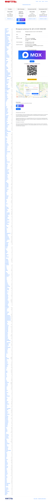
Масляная (6, 215)
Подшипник (6, 300)
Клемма (6, 149)
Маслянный (6, 216)
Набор (6, 232)
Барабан (6, 50)
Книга (6, 158)
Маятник (6, 218)
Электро (6, 490)
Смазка (6, 399)
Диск (5, 114)
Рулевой (6, 372)
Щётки (6, 482)
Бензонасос (6, 54)
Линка (6, 200)
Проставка (6, 330)
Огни (5, 253)
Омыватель (6, 254)
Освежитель (7, 256)
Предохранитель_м (8, 317)
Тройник (6, 426)
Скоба (6, 397)
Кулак (6, 193)
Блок (5, 58)
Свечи (6, 389)
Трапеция (6, 424)
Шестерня (6, 466)
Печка (6, 279)
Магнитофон (7, 208)
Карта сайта (36, 498)
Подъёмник (6, 303)
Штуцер (6, 477)
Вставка (6, 77)
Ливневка (6, 198)
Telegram (21, 23)
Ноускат (6, 247)
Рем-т (6, 355)
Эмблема (6, 493)
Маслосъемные (7, 212)
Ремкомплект (7, 358)
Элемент (6, 492)
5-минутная (6, 28)
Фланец (6, 445)
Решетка (6, 366)
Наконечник (7, 236)
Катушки (6, 147)
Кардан (6, 141)
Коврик (6, 160)
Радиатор (6, 338)
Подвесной (6, 291)
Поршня (6, 314)
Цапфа (6, 454)
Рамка (6, 341)
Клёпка (6, 150)
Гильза (6, 90)
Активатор (6, 38)
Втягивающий (7, 79)
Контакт (6, 174)
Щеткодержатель (7, 483)
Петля (6, 278)
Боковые (6, 59)
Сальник (6, 383)
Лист (5, 202)
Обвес (6, 250)
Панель (6, 269)
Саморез (6, 385)
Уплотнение (7, 434)
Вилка (6, 69)
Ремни (6, 359)
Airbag (6, 29)
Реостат (6, 360)
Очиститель (7, 261)
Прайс (40, 1)
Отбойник (6, 259)
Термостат (6, 418)
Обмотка (6, 251)
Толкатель (6, 419)
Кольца (6, 167)
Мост (5, 225)
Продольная (7, 325)
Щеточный (6, 484)
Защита (6, 129)
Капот (6, 140)
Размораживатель (7, 340)
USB (5, 33)
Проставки (6, 331)
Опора (6, 255)
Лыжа (6, 206)
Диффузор (6, 116)
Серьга (6, 393)
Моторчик (6, 227)
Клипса (6, 152)
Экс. (5, 486)
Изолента (6, 135)
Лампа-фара (7, 195)
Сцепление (6, 416)
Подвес (6, 290)
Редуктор (6, 349)
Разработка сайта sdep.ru (42, 498)
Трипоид (6, 425)
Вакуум (6, 63)
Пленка (6, 281)
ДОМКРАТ (6, 117)
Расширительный (7, 347)
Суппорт (6, 415)
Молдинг (6, 223)
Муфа (6, 228)
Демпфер (6, 109)
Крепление (6, 183)
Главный (6, 96)
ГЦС (5, 105)
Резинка (6, 350)
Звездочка (6, 133)
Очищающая (7, 264)
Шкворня (6, 467)
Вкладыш (6, 70)
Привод (6, 321)
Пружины (6, 334)
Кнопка (6, 159)
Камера (6, 139)
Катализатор (7, 144)
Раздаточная (7, 339)
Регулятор (6, 348)
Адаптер (6, 36)
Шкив (6, 468)
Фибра (6, 440)
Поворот (6, 287)
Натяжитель (7, 242)
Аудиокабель (7, 45)
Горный (6, 99)
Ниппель (6, 246)
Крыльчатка (6, 189)
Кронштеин (6, 185)
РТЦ (5, 369)
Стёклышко (6, 409)
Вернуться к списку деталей (32, 79)
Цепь (5, 458)
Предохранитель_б (8, 316)
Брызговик (6, 61)
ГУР (5, 103)
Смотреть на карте (32, 18)
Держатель (6, 112)
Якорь (6, 494)
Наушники (6, 243)
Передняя (6, 273)
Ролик (6, 367)
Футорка (6, 451)
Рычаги (6, 381)
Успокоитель (7, 437)
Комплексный (7, 169)
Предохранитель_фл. (8, 318)
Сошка (6, 400)
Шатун (6, 465)
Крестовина (6, 184)
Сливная (6, 398)
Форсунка (6, 448)
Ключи (6, 157)
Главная (37, 1)
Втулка (6, 78)
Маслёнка (6, 210)
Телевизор (6, 417)
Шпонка (6, 474)
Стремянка (6, 411)
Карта (6, 142)
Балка (6, 46)
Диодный (6, 113)
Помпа (6, 309)
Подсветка (6, 298)
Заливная (6, 126)
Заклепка (6, 125)
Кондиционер (7, 173)
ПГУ (5, 271)
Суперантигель (7, 414)
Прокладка (6, 326)
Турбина (6, 431)
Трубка (6, 428)
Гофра (6, 100)
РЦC (5, 377)
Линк (5, 199)
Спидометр (6, 401)
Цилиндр (6, 459)
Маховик (6, 217)
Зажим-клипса (7, 124)
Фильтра (6, 442)
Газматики (6, 83)
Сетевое (6, 394)
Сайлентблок (7, 382)
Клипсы (6, 153)
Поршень (6, 313)
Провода (6, 324)
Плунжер (6, 282)
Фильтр (6, 441)
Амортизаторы (7, 41)
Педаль (6, 272)
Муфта (6, 229)
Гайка (6, 84)
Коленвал (6, 164)
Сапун (6, 386)
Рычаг (6, 380)
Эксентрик (6, 487)
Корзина (6, 176)
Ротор (6, 368)
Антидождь (6, 42)
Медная (6, 220)
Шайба (6, 461)
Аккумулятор (7, 37)
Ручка (6, 374)
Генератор (6, 85)
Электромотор (7, 491)
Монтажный (7, 224)
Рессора (6, 363)
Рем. (5, 356)
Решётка (6, 365)
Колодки (6, 165)
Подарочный (7, 289)
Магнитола (6, 207)
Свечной (6, 390)
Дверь (6, 107)
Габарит (6, 80)
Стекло (6, 407)
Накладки (6, 235)
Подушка (6, 299)
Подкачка (6, 294)
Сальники (6, 384)
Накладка (6, 234)
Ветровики (6, 68)
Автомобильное (7, 34)
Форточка (6, 449)
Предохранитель (7, 315)
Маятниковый (7, 219)
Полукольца (7, 307)
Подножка (6, 296)
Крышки (6, 191)
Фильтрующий (7, 443)
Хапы (5, 452)
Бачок (6, 51)
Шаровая (6, 462)
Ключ (5, 156)
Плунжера (6, 283)
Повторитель (7, 288)
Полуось (6, 308)
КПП (5, 181)
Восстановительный (8, 76)
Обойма (6, 252)
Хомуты (6, 453)
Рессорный (6, 364)
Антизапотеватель (8, 43)
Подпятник (6, 297)
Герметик (6, 86)
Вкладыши (6, 71)
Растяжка (6, 346)
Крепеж (6, 182)
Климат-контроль (7, 151)
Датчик (6, 106)
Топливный (6, 420)
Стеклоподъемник (7, 408)
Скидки (43, 1)
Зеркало (6, 134)
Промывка (6, 329)
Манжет (6, 209)
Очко (5, 265)
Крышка (6, 190)
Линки (6, 201)
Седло (6, 391)
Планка (6, 280)
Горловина (6, 98)
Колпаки (6, 166)
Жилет (6, 121)
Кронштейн (6, 186)
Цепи (5, 457)
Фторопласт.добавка (8, 450)
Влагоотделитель (7, 72)
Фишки (6, 444)
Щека (6, 478)
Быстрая (6, 62)
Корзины (6, 177)
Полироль (6, 304)
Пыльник (6, 335)
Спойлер (6, 402)
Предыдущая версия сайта (26, 4)
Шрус (6, 475)
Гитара (6, 95)
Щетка (6, 479)
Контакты (46, 1)
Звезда (6, 132)
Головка (6, 97)
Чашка (6, 460)
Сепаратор (6, 392)
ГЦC (5, 104)
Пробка (6, 323)
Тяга (5, 432)
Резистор (6, 352)
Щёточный (6, 485)
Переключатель (7, 274)
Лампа (6, 194)
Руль (5, 373)
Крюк (5, 192)
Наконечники (7, 237)
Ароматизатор (7, 44)
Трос (5, 427)
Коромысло (6, 178)
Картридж (6, 143)
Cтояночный (7, 30)
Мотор (6, 226)
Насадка (6, 240)
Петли (6, 277)
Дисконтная (6, 115)
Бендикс (6, 53)
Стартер (6, 406)
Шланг (6, 469)
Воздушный (6, 75)
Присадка (6, 322)
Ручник (6, 376)
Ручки (6, 375)
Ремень (6, 357)
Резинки (6, 351)
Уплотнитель (7, 435)
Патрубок (6, 270)
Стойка (6, 410)
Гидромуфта (7, 89)
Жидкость (6, 120)
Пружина (6, 332)
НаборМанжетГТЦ (7, 233)
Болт (5, 60)
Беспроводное (7, 55)
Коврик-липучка (7, 161)
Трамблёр (6, 423)
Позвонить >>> (10, 18)
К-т (5, 136)
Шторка (6, 476)
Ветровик (6, 67)
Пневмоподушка (7, 286)
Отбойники (6, 260)
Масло (6, 211)
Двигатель (6, 108)
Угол (5, 433)
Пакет (6, 266)
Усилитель (6, 436)
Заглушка (6, 122)
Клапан (6, 148)
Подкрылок (6, 295)
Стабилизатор (7, 403)
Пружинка (6, 333)
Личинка (6, 203)
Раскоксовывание (7, 342)
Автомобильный (7, 35)
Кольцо (6, 168)
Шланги (6, 470)
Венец (6, 66)
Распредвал (6, 343)
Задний (6, 123)
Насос (6, 241)
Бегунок (6, 52)
